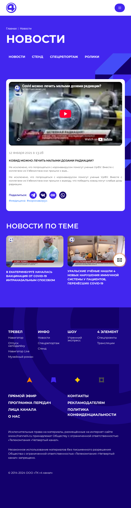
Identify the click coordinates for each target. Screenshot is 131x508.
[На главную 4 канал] (11, 7)
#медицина (17, 200)
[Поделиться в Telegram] (33, 195)
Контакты (78, 396)
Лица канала (22, 410)
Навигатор (15, 337)
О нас (14, 416)
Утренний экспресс (75, 339)
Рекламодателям (86, 403)
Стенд (37, 57)
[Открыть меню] (120, 8)
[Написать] (120, 260)
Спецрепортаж (64, 57)
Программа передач (29, 403)
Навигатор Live (19, 351)
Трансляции (106, 343)
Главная (11, 28)
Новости (26, 28)
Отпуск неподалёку (16, 344)
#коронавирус (37, 200)
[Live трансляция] (15, 492)
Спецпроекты (107, 337)
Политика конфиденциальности (92, 412)
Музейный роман (20, 356)
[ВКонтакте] (43, 195)
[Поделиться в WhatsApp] (62, 195)
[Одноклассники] (52, 195)
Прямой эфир (22, 396)
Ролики (92, 57)
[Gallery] (65, 114)
